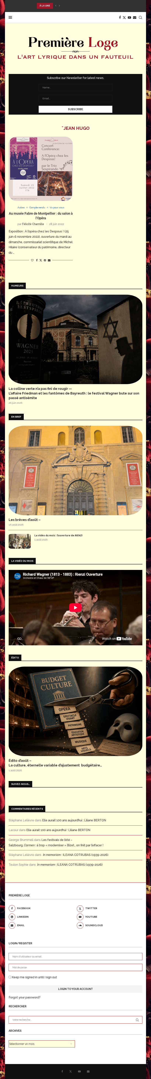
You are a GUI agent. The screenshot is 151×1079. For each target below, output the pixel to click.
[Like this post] (32, 260)
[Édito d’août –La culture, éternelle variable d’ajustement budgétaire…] (75, 711)
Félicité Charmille (33, 224)
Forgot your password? (24, 997)
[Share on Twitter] (40, 260)
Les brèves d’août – (25, 520)
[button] (55, 6)
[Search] (140, 17)
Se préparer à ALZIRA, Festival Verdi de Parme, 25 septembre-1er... (81, 5)
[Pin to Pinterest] (45, 260)
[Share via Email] (49, 260)
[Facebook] (120, 17)
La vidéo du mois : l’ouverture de (58, 535)
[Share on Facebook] (37, 260)
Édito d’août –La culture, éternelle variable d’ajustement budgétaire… (55, 763)
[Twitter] (124, 17)
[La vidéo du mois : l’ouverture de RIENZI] (20, 541)
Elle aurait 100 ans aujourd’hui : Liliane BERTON (74, 820)
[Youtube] (129, 17)
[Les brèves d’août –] (75, 470)
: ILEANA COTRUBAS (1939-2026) (75, 855)
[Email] (134, 17)
